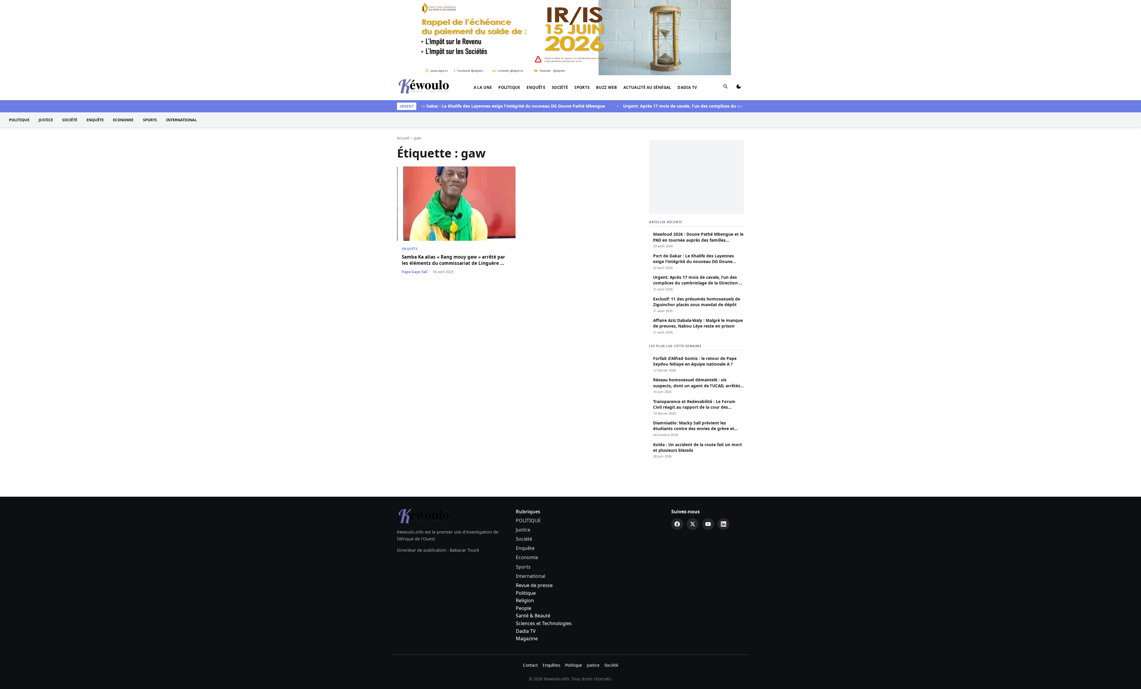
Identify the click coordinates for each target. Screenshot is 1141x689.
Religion (525, 600)
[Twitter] (693, 524)
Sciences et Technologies (544, 623)
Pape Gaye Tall (415, 271)
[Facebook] (677, 524)
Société (560, 87)
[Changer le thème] (738, 87)
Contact (530, 665)
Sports (582, 87)
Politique (526, 593)
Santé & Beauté (533, 615)
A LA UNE (483, 87)
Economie (123, 119)
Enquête (536, 87)
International (181, 119)
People (523, 608)
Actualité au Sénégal (647, 87)
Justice (46, 119)
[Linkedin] (723, 524)
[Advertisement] (696, 177)
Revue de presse (534, 585)
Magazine (527, 638)
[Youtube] (708, 524)
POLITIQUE (509, 87)
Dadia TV (687, 87)
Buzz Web (606, 87)
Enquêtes (551, 665)
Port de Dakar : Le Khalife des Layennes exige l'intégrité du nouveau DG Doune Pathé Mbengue (490, 106)
